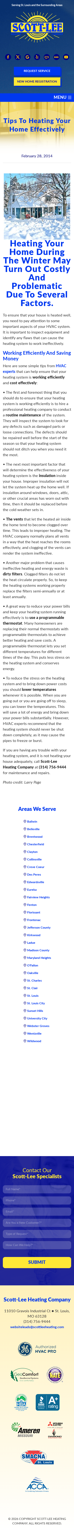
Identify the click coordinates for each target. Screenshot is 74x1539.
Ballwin (32, 821)
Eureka (32, 889)
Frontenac (34, 920)
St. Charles (34, 980)
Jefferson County (38, 927)
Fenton (32, 904)
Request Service (37, 70)
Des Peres (34, 874)
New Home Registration (37, 81)
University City (37, 1018)
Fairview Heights (38, 897)
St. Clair (32, 988)
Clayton (32, 851)
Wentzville (34, 1033)
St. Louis (33, 995)
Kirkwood (33, 935)
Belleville (33, 829)
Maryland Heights (39, 957)
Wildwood (34, 1041)
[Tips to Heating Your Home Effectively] (37, 206)
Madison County (38, 950)
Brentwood (35, 836)
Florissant (33, 912)
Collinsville (34, 859)
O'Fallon (32, 965)
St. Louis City (36, 1003)
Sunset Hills (35, 1010)
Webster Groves (38, 1026)
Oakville (32, 973)
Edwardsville (35, 882)
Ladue (31, 942)
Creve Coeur (35, 867)
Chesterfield (35, 844)
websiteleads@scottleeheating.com (37, 1327)
